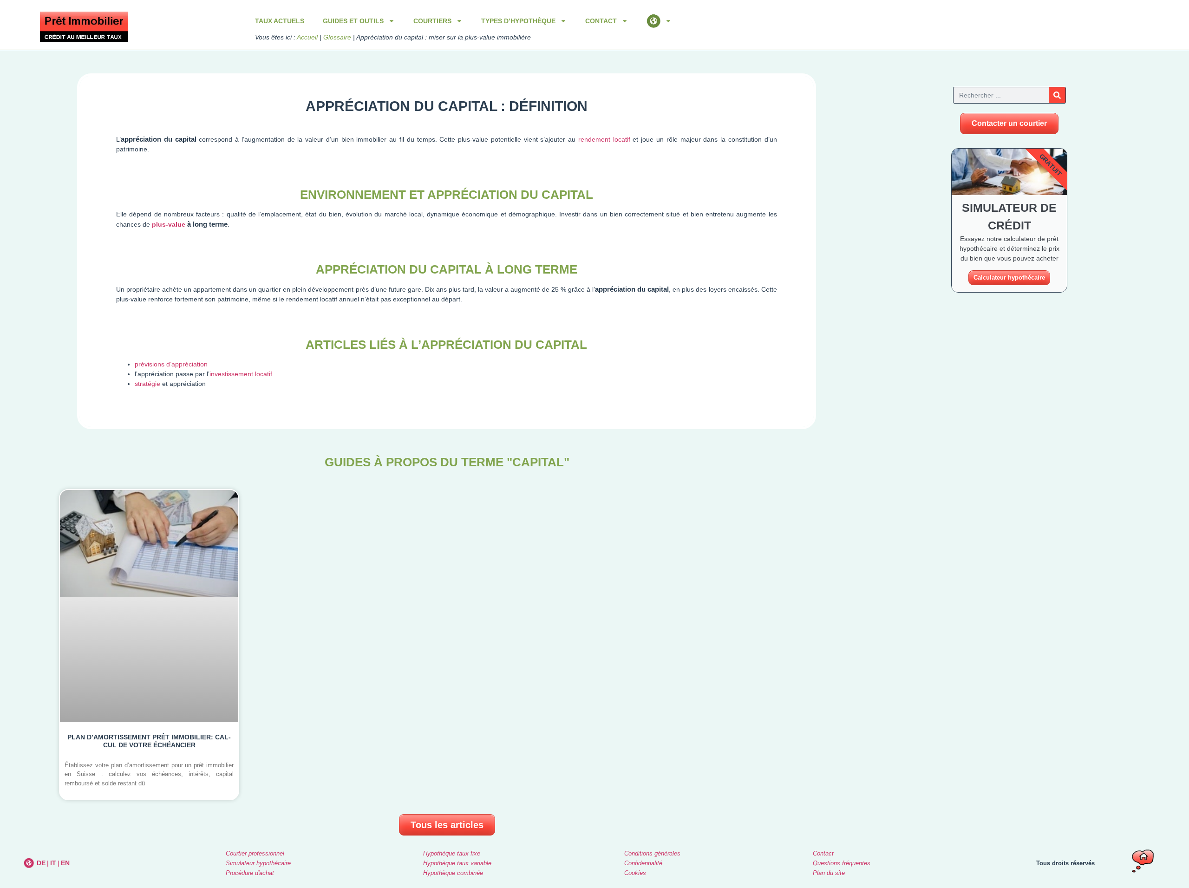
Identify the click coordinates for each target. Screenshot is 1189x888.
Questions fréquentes (841, 863)
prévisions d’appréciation (171, 364)
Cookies (635, 872)
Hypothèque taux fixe (451, 853)
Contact (823, 853)
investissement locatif (240, 374)
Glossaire (337, 37)
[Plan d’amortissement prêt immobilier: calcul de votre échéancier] (149, 644)
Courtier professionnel (255, 853)
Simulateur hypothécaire (258, 863)
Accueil (307, 37)
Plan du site (829, 872)
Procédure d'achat (250, 872)
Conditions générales (652, 853)
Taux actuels (279, 21)
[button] (1009, 123)
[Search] (1057, 95)
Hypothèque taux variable (457, 863)
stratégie (147, 383)
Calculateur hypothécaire (1009, 277)
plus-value (168, 224)
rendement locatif (604, 139)
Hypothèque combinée (453, 872)
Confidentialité (643, 863)
